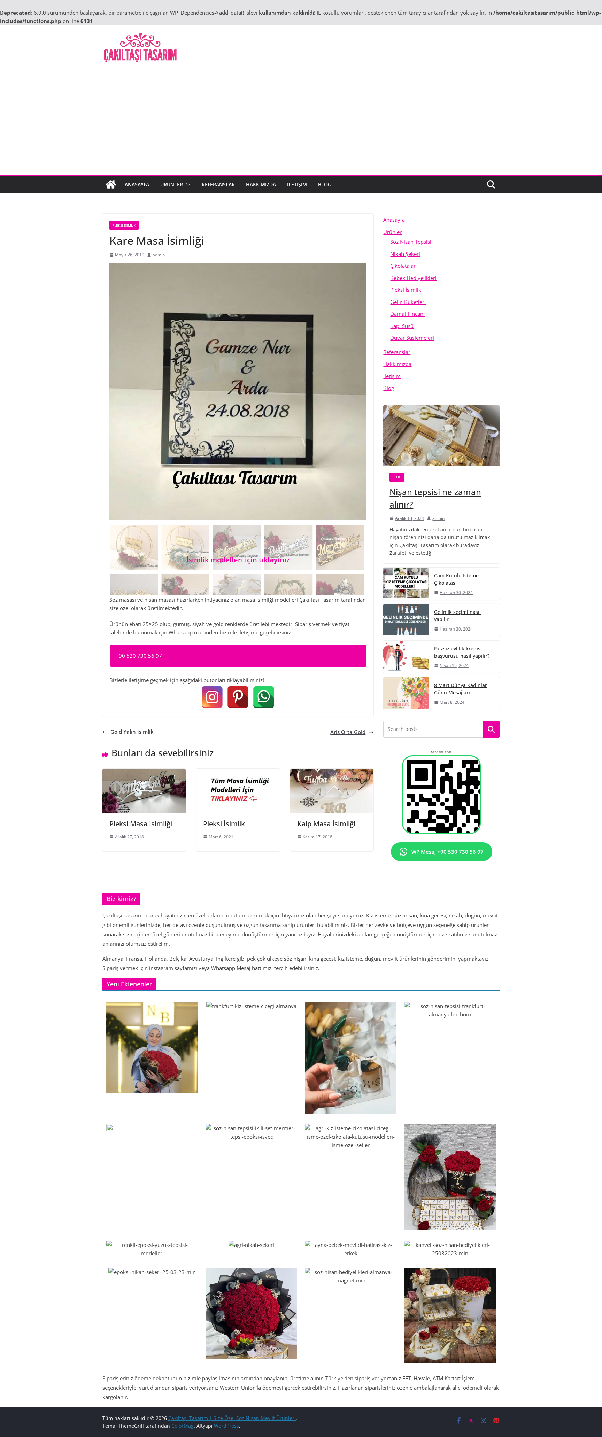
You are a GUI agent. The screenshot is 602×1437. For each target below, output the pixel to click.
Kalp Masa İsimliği (326, 823)
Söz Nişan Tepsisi (410, 241)
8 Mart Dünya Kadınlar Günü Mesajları (460, 689)
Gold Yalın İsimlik (132, 731)
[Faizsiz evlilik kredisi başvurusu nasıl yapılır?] (406, 657)
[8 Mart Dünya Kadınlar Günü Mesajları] (406, 693)
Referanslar (218, 184)
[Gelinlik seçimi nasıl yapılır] (406, 620)
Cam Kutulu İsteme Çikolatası (456, 579)
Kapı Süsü (402, 325)
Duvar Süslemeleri (412, 337)
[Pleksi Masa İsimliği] (144, 773)
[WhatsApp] (264, 697)
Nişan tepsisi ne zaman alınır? (435, 498)
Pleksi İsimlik (124, 225)
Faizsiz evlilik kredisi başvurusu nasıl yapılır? (461, 652)
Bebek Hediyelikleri (413, 277)
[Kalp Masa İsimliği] (331, 773)
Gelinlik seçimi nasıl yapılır (457, 616)
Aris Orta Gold (347, 731)
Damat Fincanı (407, 313)
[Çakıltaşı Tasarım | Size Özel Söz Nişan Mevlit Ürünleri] (110, 184)
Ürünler (171, 184)
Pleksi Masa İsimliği (140, 823)
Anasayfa (137, 184)
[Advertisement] (301, 122)
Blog (324, 184)
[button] (187, 184)
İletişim (297, 184)
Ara (491, 729)
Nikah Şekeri (405, 253)
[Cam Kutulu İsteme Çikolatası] (406, 584)
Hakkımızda (261, 184)
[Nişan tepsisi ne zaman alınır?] (441, 435)
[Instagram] (212, 697)
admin (159, 255)
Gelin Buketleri (408, 301)
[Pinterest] (238, 697)
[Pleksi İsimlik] (237, 773)
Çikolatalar (403, 265)
